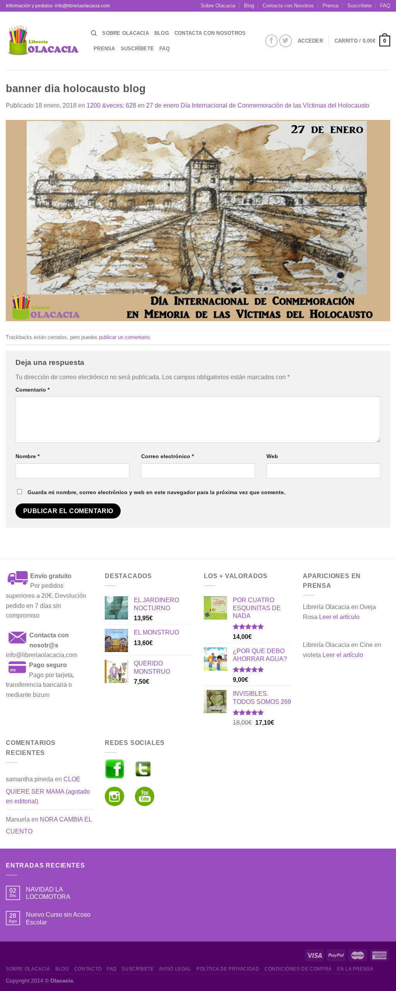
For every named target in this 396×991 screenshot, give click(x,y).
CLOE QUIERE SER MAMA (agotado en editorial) (48, 790)
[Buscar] (94, 33)
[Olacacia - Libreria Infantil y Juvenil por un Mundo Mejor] (42, 40)
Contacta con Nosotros (288, 6)
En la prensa (355, 969)
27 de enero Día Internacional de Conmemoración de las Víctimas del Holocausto (257, 105)
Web (272, 456)
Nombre (27, 456)
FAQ (385, 6)
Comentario (32, 390)
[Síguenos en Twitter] (285, 40)
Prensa (330, 6)
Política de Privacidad (227, 969)
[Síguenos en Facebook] (271, 40)
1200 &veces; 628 (111, 105)
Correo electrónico (167, 456)
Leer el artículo (339, 617)
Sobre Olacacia (218, 6)
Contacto (88, 969)
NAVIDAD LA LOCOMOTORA (48, 893)
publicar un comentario (124, 337)
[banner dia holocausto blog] (198, 220)
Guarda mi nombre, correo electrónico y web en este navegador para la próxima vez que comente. (156, 492)
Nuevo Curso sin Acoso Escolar (58, 918)
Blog (249, 6)
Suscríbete (359, 6)
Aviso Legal (175, 969)
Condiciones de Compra (298, 969)
